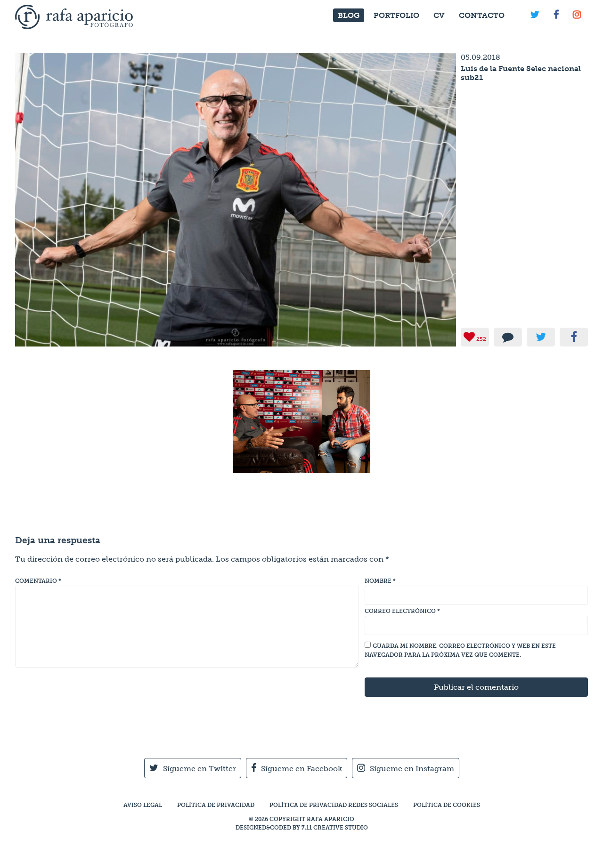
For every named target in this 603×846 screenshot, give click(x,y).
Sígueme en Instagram (412, 768)
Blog (348, 15)
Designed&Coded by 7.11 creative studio (302, 827)
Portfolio (396, 15)
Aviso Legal (142, 805)
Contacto (482, 15)
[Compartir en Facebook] (574, 337)
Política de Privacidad (215, 805)
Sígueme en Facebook (301, 768)
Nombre (380, 581)
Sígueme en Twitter (199, 768)
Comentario (38, 581)
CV (439, 15)
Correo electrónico (402, 611)
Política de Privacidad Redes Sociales (333, 805)
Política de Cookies (446, 805)
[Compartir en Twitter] (541, 337)
